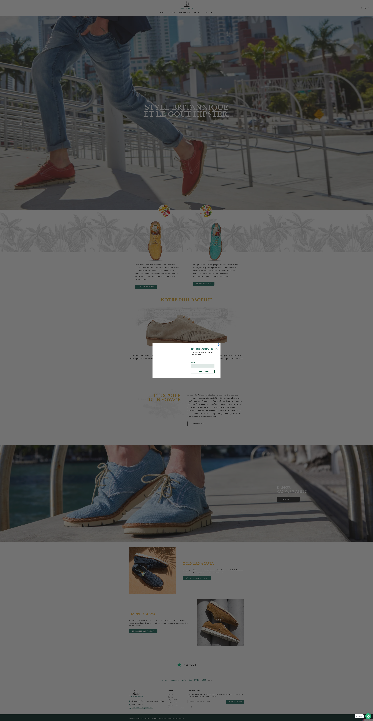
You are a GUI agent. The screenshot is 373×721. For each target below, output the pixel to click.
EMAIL (193, 362)
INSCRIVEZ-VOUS (203, 371)
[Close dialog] (219, 345)
